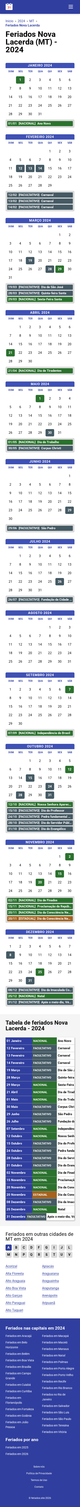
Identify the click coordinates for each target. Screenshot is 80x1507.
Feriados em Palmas (55, 1362)
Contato (38, 1486)
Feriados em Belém (18, 1353)
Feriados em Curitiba (19, 1391)
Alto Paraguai (15, 1303)
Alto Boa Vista (16, 1288)
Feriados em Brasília (18, 1366)
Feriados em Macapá (55, 1336)
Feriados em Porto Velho (57, 1375)
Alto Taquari (14, 1310)
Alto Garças (14, 1295)
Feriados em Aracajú (19, 1336)
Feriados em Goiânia (19, 1415)
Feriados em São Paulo (56, 1419)
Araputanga (50, 1288)
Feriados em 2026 (17, 1454)
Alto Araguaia (15, 1281)
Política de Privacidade (39, 1473)
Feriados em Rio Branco (57, 1388)
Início (9, 21)
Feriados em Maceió (54, 1342)
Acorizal (11, 1266)
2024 (21, 21)
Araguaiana (50, 1273)
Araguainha (50, 1281)
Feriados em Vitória (54, 1432)
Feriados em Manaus (55, 1349)
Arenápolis (49, 1295)
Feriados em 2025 (17, 1447)
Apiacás (48, 1266)
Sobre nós (39, 1466)
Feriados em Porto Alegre (58, 1368)
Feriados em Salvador (56, 1406)
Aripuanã (48, 1303)
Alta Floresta (15, 1273)
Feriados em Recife (54, 1381)
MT (31, 21)
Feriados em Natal (53, 1355)
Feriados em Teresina (55, 1425)
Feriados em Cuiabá (18, 1384)
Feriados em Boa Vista (20, 1360)
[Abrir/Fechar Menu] (70, 7)
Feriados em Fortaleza (20, 1409)
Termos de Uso (39, 1480)
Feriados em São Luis (55, 1412)
